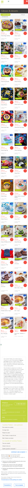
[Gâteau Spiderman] (21, 139)
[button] (6, 2)
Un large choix (5, 430)
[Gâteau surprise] (21, 25)
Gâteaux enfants (6, 14)
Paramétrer (7, 485)
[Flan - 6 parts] (21, 300)
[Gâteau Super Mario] (7, 117)
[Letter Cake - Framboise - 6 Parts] (21, 323)
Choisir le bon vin (6, 446)
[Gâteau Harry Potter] (7, 48)
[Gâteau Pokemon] (21, 71)
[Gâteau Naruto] (7, 185)
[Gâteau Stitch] (21, 208)
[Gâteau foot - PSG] (7, 254)
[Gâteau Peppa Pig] (7, 139)
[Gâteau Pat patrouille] (7, 71)
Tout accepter (19, 485)
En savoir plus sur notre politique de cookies (12, 479)
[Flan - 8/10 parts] (7, 323)
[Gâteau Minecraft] (21, 231)
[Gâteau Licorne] (21, 48)
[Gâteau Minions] (7, 94)
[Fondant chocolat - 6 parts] (7, 300)
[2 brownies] (21, 254)
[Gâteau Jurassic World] (21, 94)
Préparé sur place (6, 432)
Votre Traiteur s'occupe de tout (9, 435)
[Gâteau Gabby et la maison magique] (21, 185)
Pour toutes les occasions (7, 427)
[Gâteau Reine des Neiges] (21, 117)
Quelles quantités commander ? (9, 448)
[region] (14, 469)
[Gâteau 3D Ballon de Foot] (7, 231)
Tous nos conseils (6, 443)
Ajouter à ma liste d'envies (12, 40)
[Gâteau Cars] (7, 162)
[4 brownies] (7, 277)
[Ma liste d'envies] (22, 2)
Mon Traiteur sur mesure (7, 438)
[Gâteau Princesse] (7, 208)
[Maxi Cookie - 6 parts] (21, 277)
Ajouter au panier (11, 33)
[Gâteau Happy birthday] (7, 25)
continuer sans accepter (18, 452)
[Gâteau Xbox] (21, 162)
